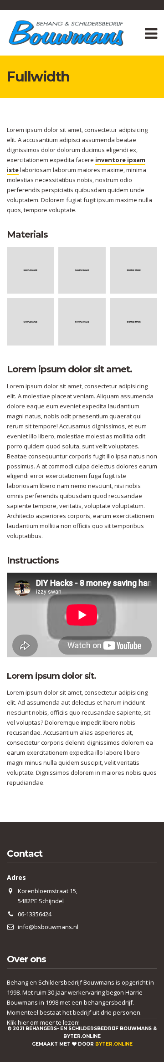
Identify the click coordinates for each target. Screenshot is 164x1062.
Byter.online (114, 1044)
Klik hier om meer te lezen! (43, 1022)
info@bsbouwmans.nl (48, 927)
